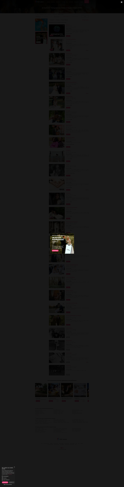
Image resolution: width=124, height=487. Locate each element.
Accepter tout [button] (5, 482)
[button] (8, 484)
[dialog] (8, 476)
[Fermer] (121, 2)
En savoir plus (10, 474)
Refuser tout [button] (11, 482)
